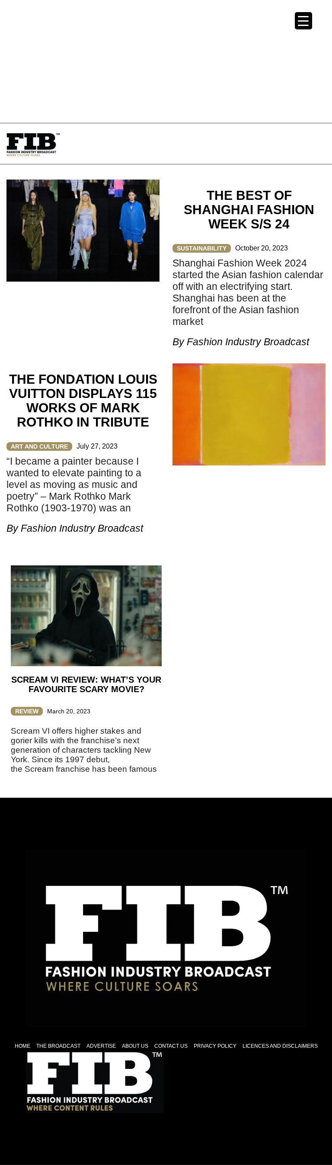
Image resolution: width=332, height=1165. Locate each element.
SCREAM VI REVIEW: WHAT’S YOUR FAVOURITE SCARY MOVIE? (86, 684)
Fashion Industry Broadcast (248, 341)
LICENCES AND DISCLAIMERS (280, 1046)
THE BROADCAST (58, 1046)
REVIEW (26, 711)
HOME (22, 1046)
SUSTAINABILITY (202, 248)
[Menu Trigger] (303, 20)
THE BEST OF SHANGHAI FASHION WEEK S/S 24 (249, 209)
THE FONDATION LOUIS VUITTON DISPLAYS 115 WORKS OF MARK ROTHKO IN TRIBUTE (83, 400)
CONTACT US (171, 1046)
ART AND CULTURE (39, 446)
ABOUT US (135, 1046)
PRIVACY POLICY (215, 1046)
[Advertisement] (166, 60)
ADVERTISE (101, 1046)
